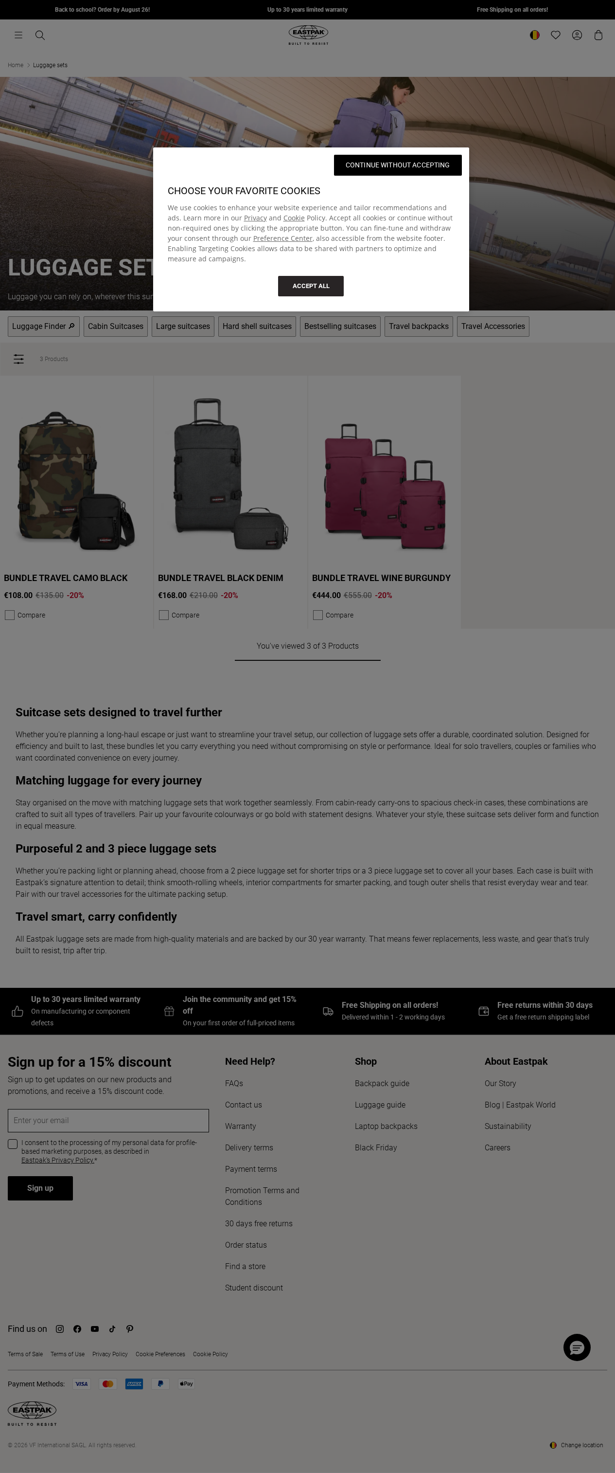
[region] (311, 229)
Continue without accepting (398, 165)
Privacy (255, 217)
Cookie (294, 217)
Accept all (311, 286)
